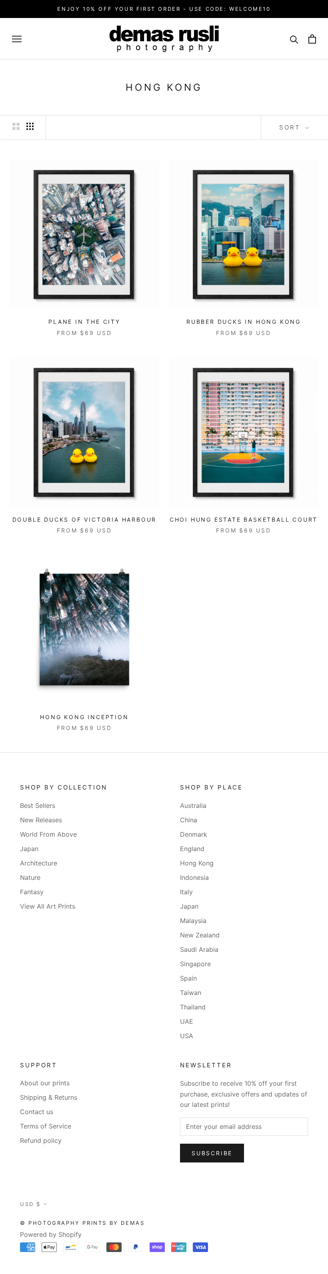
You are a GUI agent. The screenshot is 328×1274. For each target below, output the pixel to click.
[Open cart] (312, 39)
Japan (29, 849)
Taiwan (190, 993)
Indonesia (194, 877)
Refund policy (41, 1140)
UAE (186, 1021)
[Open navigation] (17, 38)
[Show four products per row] (30, 126)
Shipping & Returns (48, 1097)
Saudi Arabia (199, 949)
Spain (188, 978)
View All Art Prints (47, 906)
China (188, 820)
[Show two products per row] (16, 126)
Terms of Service (45, 1126)
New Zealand (200, 935)
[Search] (294, 39)
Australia (193, 805)
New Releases (41, 820)
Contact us (36, 1112)
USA (186, 1036)
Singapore (195, 964)
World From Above (48, 834)
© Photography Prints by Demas (82, 1223)
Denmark (193, 834)
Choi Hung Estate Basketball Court (244, 519)
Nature (30, 877)
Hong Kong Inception (84, 717)
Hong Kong (197, 863)
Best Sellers (37, 805)
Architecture (38, 863)
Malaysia (193, 921)
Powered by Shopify (51, 1234)
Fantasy (32, 892)
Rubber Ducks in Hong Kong (243, 321)
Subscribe (212, 1153)
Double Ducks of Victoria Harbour (84, 519)
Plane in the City (84, 321)
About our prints (45, 1083)
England (192, 849)
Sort (291, 127)
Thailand (193, 1007)
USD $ (30, 1204)
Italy (186, 892)
